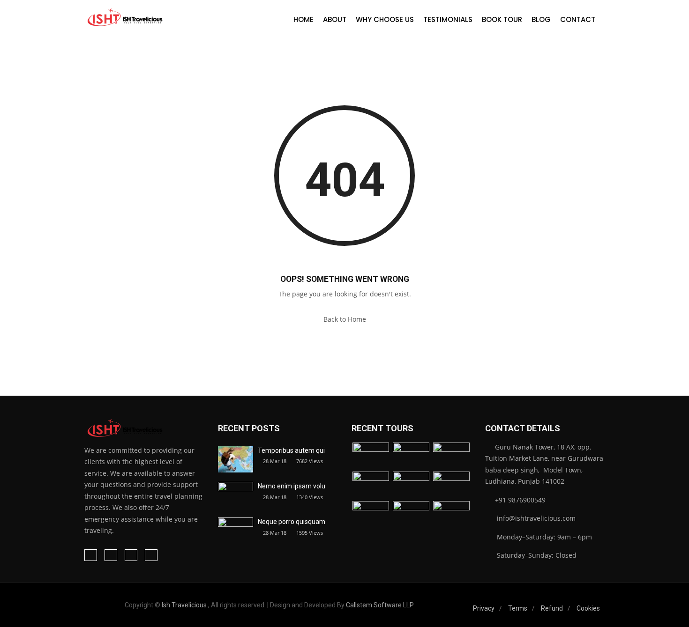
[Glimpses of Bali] (370, 515)
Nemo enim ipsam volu (291, 486)
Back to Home (344, 319)
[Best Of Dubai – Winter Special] (370, 485)
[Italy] (411, 485)
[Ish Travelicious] (124, 18)
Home (303, 19)
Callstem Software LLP (380, 605)
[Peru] (451, 515)
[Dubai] (411, 456)
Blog (541, 19)
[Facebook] (90, 555)
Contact (577, 19)
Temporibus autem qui (291, 450)
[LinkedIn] (111, 555)
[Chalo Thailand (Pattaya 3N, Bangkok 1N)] (370, 456)
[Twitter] (131, 555)
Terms (517, 608)
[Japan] (451, 485)
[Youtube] (151, 555)
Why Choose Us (385, 19)
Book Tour (502, 19)
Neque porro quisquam (291, 521)
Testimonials (447, 19)
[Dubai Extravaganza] (451, 456)
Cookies (588, 608)
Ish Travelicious (184, 605)
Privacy (483, 608)
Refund (552, 608)
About (334, 19)
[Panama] (411, 515)
